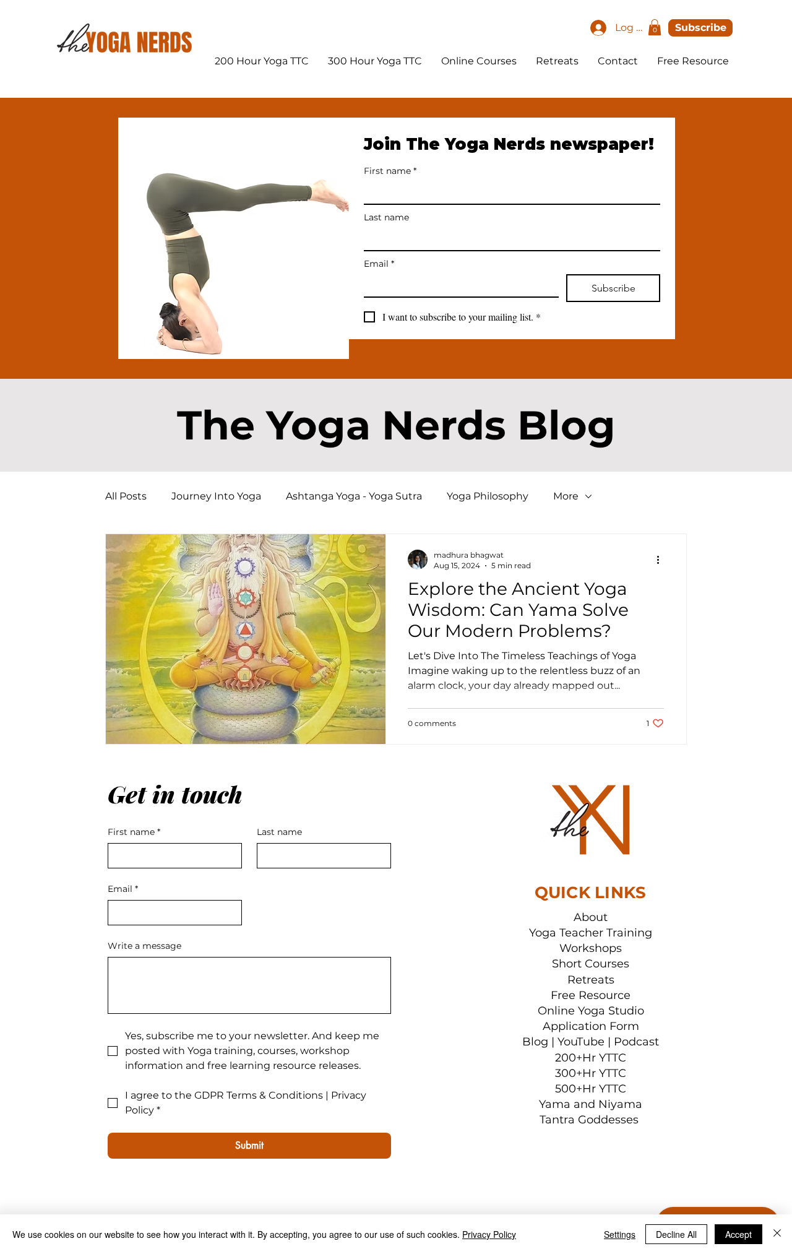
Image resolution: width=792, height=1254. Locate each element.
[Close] (777, 1234)
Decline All (676, 1234)
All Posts (126, 496)
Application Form (591, 1026)
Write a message (144, 945)
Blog (535, 1042)
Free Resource (591, 995)
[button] (654, 27)
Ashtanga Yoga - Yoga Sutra (354, 496)
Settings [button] (619, 1234)
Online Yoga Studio (591, 1011)
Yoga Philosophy (487, 496)
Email (379, 264)
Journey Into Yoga (216, 496)
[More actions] (662, 559)
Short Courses (590, 964)
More (566, 496)
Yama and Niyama (590, 1104)
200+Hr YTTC (590, 1058)
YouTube (581, 1042)
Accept (738, 1234)
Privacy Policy (489, 1234)
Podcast (636, 1042)
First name (390, 171)
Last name (386, 217)
